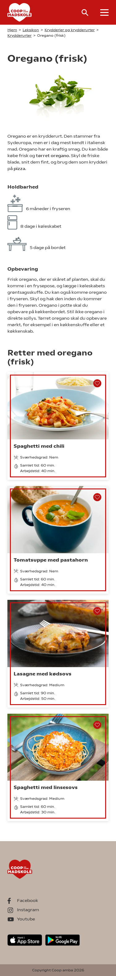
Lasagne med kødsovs (42, 674)
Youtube (26, 918)
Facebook (27, 900)
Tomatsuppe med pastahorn (51, 560)
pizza (19, 168)
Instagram (28, 909)
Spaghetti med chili (39, 446)
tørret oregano (52, 155)
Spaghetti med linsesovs (46, 787)
